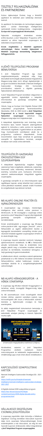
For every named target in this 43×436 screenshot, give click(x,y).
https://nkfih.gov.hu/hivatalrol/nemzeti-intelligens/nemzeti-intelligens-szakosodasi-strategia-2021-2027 (21, 381)
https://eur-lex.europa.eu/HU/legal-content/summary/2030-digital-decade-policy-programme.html (18, 393)
